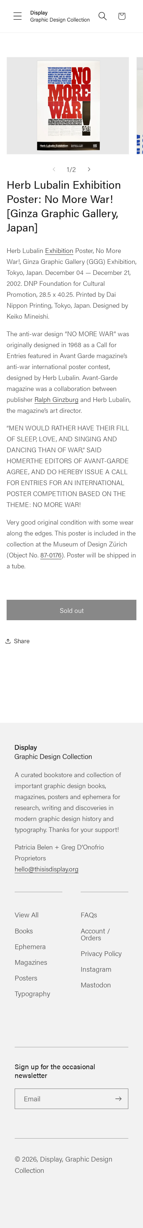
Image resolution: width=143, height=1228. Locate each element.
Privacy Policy (101, 953)
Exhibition (59, 250)
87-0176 (51, 554)
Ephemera (30, 946)
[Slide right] (89, 169)
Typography (32, 993)
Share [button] (22, 640)
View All (26, 914)
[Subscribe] (118, 1099)
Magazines (31, 962)
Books (24, 930)
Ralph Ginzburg (56, 399)
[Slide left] (54, 169)
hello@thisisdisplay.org (46, 868)
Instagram (96, 969)
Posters (26, 977)
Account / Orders (95, 934)
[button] (17, 16)
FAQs (89, 914)
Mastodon (96, 984)
